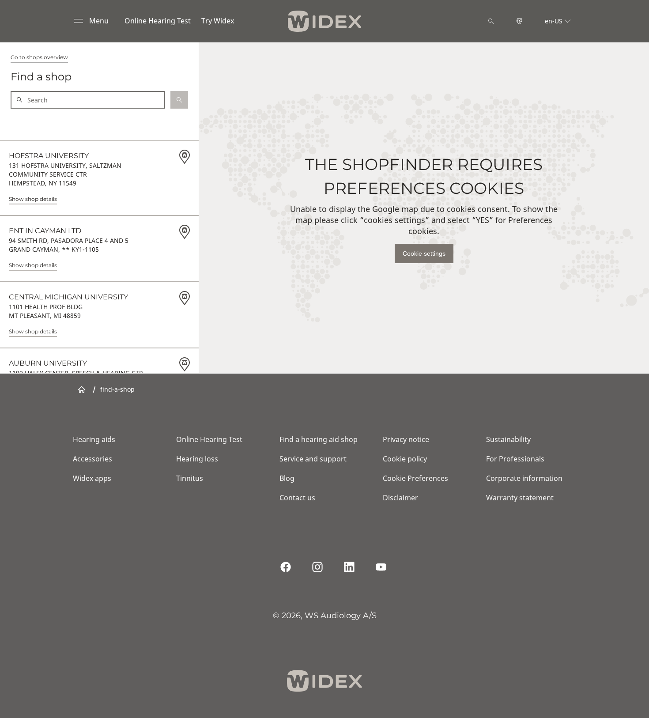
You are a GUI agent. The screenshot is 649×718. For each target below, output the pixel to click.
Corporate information (524, 478)
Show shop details (33, 199)
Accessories (92, 459)
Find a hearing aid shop (318, 439)
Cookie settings (424, 253)
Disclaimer (400, 498)
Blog (286, 478)
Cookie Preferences (415, 478)
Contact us (297, 498)
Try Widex (217, 21)
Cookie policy (405, 459)
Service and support (313, 459)
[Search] (491, 21)
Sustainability (508, 439)
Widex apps (92, 478)
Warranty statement (520, 498)
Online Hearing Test (158, 21)
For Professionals (515, 459)
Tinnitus (189, 478)
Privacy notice (406, 439)
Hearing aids (94, 439)
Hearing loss (197, 459)
